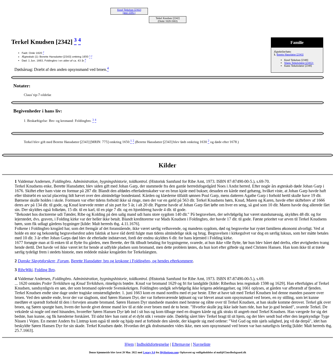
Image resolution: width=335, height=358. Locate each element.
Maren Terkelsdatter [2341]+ (299, 62)
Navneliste (201, 344)
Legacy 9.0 (149, 352)
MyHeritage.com (169, 352)
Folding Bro (45, 270)
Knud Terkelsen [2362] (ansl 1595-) (129, 11)
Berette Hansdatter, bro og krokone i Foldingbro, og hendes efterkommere (132, 261)
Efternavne (181, 344)
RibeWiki (25, 270)
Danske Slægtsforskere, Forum (43, 261)
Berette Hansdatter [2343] (290, 54)
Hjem (129, 344)
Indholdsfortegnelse (153, 344)
